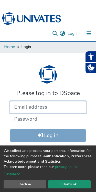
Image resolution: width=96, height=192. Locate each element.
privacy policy (66, 166)
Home (9, 47)
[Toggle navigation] (89, 33)
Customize (12, 174)
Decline (25, 184)
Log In (74, 33)
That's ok (69, 184)
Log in (50, 135)
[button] (62, 33)
